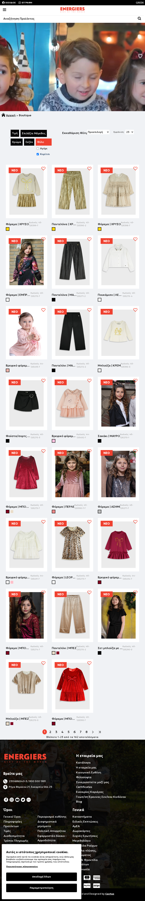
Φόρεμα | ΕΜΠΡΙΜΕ (18, 295)
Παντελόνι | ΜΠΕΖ (64, 648)
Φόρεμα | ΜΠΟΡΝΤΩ (18, 506)
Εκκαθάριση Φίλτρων (77, 133)
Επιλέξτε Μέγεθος (33, 133)
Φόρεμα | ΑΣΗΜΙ (109, 506)
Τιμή (15, 133)
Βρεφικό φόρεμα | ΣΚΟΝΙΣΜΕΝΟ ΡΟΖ (18, 365)
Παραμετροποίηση (41, 887)
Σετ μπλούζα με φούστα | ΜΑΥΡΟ (110, 648)
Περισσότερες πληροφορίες (22, 866)
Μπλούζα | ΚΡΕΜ (109, 365)
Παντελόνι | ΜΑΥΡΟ (64, 365)
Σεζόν (29, 142)
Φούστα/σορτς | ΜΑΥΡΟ (18, 436)
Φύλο (40, 142)
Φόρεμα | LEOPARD (64, 577)
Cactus (109, 893)
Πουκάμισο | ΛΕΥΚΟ (110, 295)
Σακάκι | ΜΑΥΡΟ (109, 436)
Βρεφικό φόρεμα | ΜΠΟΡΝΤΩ (110, 577)
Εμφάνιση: (119, 132)
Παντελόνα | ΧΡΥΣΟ (64, 224)
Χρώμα (16, 142)
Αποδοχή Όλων (41, 876)
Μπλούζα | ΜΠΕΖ (17, 718)
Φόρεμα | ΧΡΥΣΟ (17, 224)
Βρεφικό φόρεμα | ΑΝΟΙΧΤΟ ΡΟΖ (64, 436)
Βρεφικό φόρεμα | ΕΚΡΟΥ (18, 577)
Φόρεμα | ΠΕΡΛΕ (63, 506)
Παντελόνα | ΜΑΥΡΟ (64, 295)
